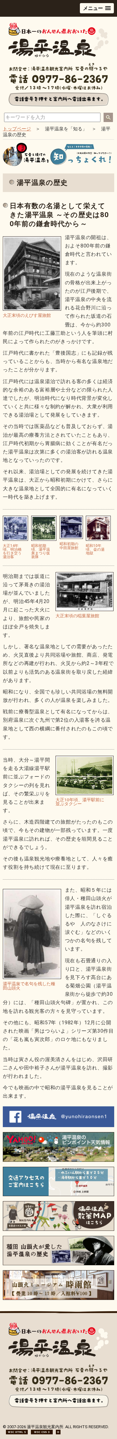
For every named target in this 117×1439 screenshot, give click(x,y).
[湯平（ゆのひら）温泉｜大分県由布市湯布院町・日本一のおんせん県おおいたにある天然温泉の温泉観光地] (58, 56)
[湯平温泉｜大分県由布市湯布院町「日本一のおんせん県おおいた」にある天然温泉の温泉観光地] (58, 1356)
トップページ (17, 129)
